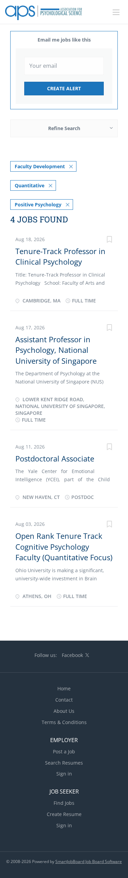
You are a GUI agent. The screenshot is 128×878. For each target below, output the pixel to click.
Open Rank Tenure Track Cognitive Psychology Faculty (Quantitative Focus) (63, 546)
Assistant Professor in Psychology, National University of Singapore (56, 350)
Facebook (72, 655)
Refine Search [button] (64, 128)
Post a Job (64, 751)
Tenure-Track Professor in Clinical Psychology (60, 256)
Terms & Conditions (64, 722)
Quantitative (29, 185)
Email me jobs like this (64, 39)
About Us (64, 711)
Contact (64, 699)
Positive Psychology (38, 204)
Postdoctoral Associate (54, 458)
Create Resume (64, 814)
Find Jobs (64, 803)
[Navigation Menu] (116, 12)
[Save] (109, 240)
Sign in (64, 773)
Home (64, 688)
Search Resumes (64, 762)
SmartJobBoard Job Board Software (88, 861)
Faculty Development (40, 166)
